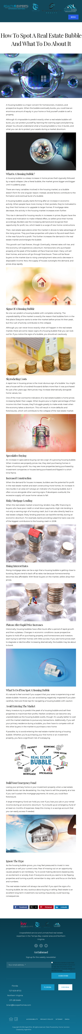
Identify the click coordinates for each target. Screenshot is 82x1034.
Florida (47, 987)
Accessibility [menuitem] (32, 1019)
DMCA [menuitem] (67, 1019)
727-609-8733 (15, 991)
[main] (41, 470)
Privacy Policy (66, 970)
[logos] (22, 7)
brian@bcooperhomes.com (18, 1005)
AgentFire (27, 1029)
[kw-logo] (31, 925)
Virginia (65, 987)
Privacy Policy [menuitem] (46, 1019)
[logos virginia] (59, 8)
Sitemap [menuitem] (59, 1019)
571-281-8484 (15, 1000)
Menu (73, 17)
